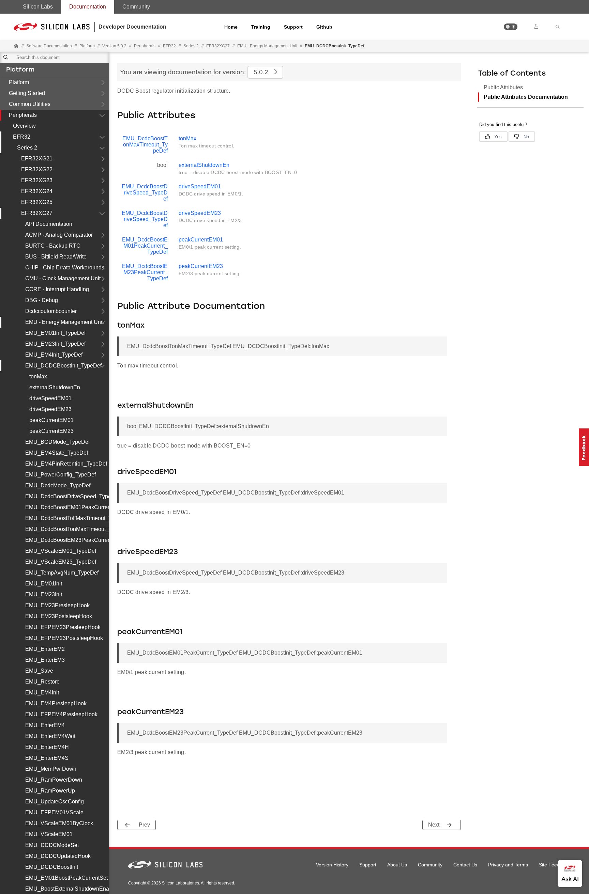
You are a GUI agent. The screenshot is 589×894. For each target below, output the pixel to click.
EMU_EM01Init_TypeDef (55, 333)
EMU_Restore (42, 682)
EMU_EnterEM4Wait (50, 736)
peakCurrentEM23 (51, 431)
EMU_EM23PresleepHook (57, 605)
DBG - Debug (41, 300)
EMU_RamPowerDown (53, 780)
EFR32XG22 (36, 169)
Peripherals (23, 115)
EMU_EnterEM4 (45, 725)
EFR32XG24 (36, 191)
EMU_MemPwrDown (50, 769)
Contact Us (465, 864)
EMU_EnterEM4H (47, 747)
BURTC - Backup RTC (52, 246)
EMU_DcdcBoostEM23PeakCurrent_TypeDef (67, 540)
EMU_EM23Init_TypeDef (55, 344)
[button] (510, 26)
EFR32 (21, 137)
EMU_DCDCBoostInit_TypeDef (63, 365)
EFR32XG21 (36, 158)
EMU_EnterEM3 (45, 660)
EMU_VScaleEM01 (49, 834)
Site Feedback (554, 864)
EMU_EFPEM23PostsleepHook (64, 638)
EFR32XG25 (36, 202)
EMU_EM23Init (43, 594)
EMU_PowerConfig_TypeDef (60, 474)
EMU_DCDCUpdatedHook (58, 856)
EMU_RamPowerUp (50, 791)
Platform (20, 70)
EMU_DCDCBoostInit (51, 867)
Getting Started (27, 93)
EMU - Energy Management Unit (267, 46)
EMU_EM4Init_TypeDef (53, 355)
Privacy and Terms (508, 864)
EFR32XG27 (36, 213)
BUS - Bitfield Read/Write (56, 257)
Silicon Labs (38, 7)
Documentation (87, 7)
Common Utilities (29, 104)
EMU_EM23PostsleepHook (58, 616)
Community (136, 7)
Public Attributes (503, 87)
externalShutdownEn (54, 387)
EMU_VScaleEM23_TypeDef (60, 562)
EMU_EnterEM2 (45, 649)
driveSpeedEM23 (50, 409)
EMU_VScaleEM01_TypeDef (60, 551)
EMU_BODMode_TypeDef (57, 442)
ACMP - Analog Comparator (59, 235)
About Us (397, 864)
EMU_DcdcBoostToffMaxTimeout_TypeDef (67, 518)
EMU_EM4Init (42, 692)
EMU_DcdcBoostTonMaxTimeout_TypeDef (67, 529)
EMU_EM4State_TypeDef (56, 453)
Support (293, 27)
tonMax (38, 376)
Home (231, 27)
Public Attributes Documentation (526, 97)
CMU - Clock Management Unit (63, 278)
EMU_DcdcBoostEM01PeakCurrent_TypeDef (67, 507)
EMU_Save (39, 671)
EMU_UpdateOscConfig (54, 801)
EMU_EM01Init (43, 583)
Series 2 (27, 148)
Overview (24, 126)
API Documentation (48, 224)
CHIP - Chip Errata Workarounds (64, 267)
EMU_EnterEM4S (47, 758)
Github (324, 27)
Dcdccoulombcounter (51, 311)
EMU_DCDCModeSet (52, 845)
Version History (332, 864)
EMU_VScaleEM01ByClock (59, 823)
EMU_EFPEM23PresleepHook (63, 627)
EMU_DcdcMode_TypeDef (57, 485)
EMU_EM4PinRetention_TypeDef (66, 464)
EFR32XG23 (36, 180)
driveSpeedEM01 (50, 398)
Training (260, 27)
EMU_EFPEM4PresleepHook (61, 714)
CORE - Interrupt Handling (57, 289)
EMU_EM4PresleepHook (56, 703)
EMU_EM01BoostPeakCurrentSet (66, 878)
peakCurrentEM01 (51, 420)
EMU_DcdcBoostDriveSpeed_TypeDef (67, 496)
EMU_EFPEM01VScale (54, 812)
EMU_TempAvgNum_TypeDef (62, 573)
